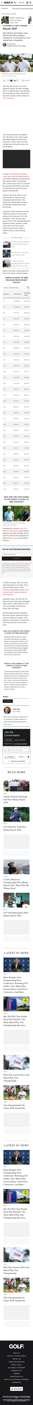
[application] (16, 157)
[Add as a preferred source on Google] (16, 1389)
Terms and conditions (16, 1362)
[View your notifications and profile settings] (12, 2)
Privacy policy (16, 1365)
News (24, 46)
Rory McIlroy (14, 531)
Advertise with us (16, 1376)
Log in (16, 740)
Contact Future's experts (16, 1356)
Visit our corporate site (22, 1397)
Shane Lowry (12, 538)
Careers (16, 1373)
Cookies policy (16, 1370)
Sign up (22, 740)
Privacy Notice (25, 565)
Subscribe (21, 2)
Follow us (17, 81)
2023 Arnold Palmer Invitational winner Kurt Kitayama (16, 592)
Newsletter (26, 80)
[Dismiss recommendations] (30, 14)
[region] (16, 745)
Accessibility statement (16, 1367)
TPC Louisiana (8, 98)
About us (16, 1353)
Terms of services (24, 563)
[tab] (9, 756)
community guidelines (21, 743)
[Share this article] (4, 80)
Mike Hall (12, 44)
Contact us (16, 1359)
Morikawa (6, 590)
